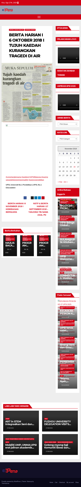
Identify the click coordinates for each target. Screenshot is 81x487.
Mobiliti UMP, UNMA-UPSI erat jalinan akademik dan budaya (20, 447)
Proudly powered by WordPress (11, 481)
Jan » (65, 182)
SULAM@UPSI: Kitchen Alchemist (67, 242)
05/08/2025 (65, 282)
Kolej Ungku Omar (50, 442)
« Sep (60, 182)
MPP (62, 375)
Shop (77, 482)
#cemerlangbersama (13, 177)
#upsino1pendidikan (36, 180)
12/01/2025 (65, 351)
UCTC (7, 442)
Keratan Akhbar (30, 29)
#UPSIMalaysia (35, 177)
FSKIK (7, 418)
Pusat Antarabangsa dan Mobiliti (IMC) (67, 253)
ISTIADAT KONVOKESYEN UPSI (67, 307)
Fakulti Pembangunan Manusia (10, 239)
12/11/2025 (65, 334)
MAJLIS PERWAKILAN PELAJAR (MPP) (66, 372)
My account (70, 482)
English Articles (66, 199)
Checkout (62, 482)
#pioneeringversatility (20, 180)
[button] (74, 17)
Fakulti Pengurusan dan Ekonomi (67, 365)
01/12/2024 (65, 385)
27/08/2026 (10, 428)
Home (51, 482)
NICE (46, 418)
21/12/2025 (65, 212)
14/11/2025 (65, 317)
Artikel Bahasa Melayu (17, 29)
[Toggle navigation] (39, 17)
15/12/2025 (65, 229)
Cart (56, 482)
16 (74, 167)
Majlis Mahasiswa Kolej (65, 442)
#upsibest (25, 177)
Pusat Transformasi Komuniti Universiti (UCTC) (20, 439)
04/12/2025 (65, 246)
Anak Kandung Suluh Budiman (67, 321)
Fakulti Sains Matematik (64, 202)
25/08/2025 (65, 263)
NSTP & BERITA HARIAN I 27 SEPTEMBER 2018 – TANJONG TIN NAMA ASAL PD (38, 209)
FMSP (62, 272)
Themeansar (5, 483)
